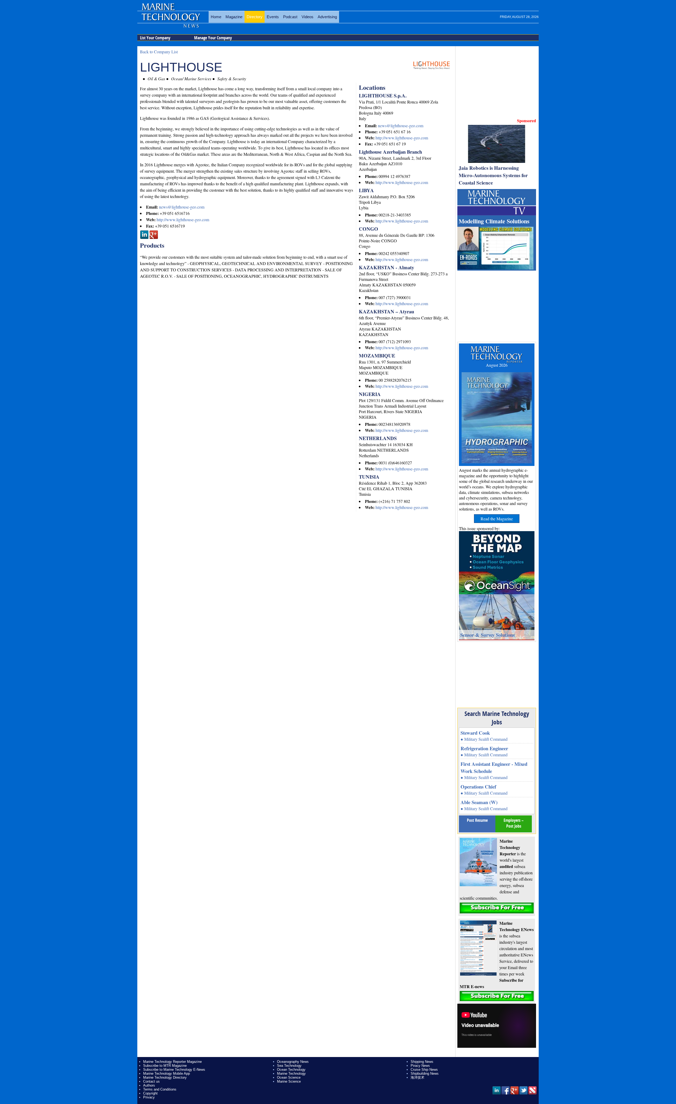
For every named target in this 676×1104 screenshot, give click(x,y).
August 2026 (497, 365)
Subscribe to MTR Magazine (165, 1066)
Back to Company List (159, 51)
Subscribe (497, 908)
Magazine (234, 17)
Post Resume (477, 820)
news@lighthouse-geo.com (400, 125)
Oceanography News (293, 1062)
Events (273, 17)
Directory (254, 17)
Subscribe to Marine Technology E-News (174, 1070)
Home (216, 17)
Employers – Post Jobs (514, 823)
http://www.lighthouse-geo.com (401, 137)
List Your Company (155, 38)
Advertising (327, 17)
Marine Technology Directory (165, 1077)
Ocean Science (289, 1077)
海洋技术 (417, 1077)
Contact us (151, 1081)
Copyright (150, 1093)
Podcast (290, 17)
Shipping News (422, 1062)
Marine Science (289, 1081)
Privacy (149, 1097)
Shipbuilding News (425, 1073)
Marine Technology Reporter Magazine (172, 1062)
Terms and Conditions (159, 1089)
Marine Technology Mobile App (166, 1073)
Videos (307, 17)
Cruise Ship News (424, 1070)
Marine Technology (291, 1073)
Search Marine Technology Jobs (496, 717)
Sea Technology (289, 1066)
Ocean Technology (291, 1070)
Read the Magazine (497, 518)
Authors (149, 1085)
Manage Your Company (213, 38)
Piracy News (420, 1066)
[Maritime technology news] (170, 20)
